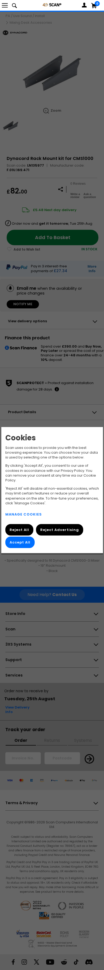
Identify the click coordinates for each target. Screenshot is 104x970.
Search (14, 5)
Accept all (20, 542)
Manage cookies (23, 514)
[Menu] (5, 5)
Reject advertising (59, 529)
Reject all (19, 529)
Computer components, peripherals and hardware (52, 4)
